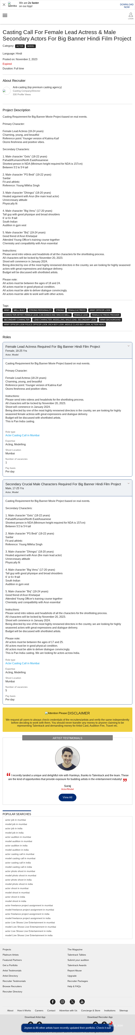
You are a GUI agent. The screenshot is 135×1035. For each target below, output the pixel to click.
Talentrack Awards (77, 965)
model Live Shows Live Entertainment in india (29, 935)
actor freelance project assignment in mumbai (29, 905)
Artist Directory (10, 975)
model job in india (14, 832)
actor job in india (13, 828)
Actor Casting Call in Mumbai (22, 435)
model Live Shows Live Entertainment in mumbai (30, 926)
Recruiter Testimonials (14, 981)
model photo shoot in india (19, 884)
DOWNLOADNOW (127, 5)
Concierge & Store (90, 1010)
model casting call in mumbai (20, 858)
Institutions (109, 1010)
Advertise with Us (68, 1010)
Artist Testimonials (12, 970)
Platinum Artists (11, 954)
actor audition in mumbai (18, 837)
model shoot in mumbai (17, 892)
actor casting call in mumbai (19, 854)
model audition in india (17, 849)
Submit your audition (78, 960)
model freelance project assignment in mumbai (29, 909)
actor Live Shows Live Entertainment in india (28, 931)
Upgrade (72, 975)
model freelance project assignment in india (28, 918)
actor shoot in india (15, 897)
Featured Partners (12, 960)
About (10, 1010)
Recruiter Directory (12, 991)
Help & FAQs (74, 986)
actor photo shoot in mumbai (20, 871)
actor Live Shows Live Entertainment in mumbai (30, 922)
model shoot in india (15, 901)
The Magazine (75, 949)
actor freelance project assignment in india (27, 914)
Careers (39, 1010)
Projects (7, 949)
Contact (51, 1010)
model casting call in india (18, 867)
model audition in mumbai (18, 841)
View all (67, 797)
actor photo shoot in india (18, 879)
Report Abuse (75, 970)
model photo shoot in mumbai (20, 875)
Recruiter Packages (78, 981)
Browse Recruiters (12, 986)
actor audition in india (16, 845)
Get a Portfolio (10, 965)
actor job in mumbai (15, 820)
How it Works (24, 1010)
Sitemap (123, 1010)
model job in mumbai (16, 824)
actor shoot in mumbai (16, 888)
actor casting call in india (18, 862)
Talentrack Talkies (77, 954)
